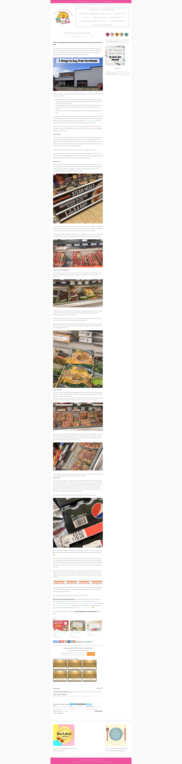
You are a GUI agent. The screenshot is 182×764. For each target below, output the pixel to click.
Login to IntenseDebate (72, 704)
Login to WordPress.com (81, 704)
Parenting (101, 683)
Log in (110, 762)
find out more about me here (64, 605)
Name (54, 706)
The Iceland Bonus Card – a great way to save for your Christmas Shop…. (60, 633)
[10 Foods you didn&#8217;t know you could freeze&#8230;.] (94, 625)
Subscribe (91, 654)
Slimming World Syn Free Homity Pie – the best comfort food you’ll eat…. (77, 633)
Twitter (95, 601)
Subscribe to (55, 711)
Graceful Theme (84, 762)
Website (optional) (89, 706)
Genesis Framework (96, 762)
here (68, 601)
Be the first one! (70, 691)
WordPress (105, 762)
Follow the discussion (101, 688)
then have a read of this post (84, 607)
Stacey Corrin (98, 760)
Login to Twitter (88, 704)
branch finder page (90, 120)
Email (70, 706)
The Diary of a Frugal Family (63, 16)
